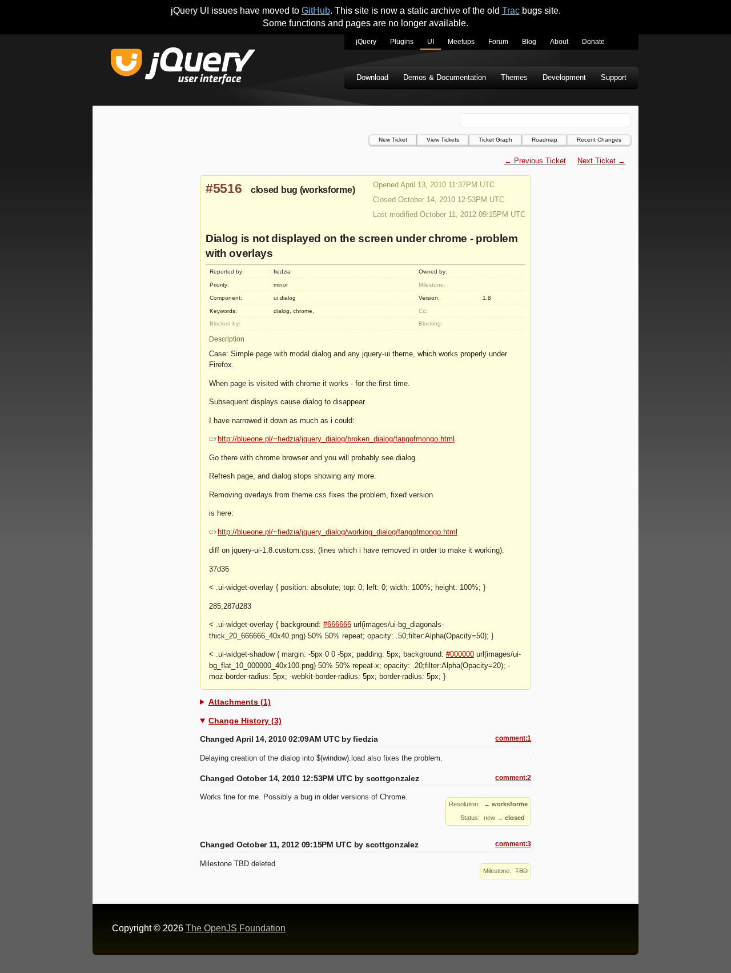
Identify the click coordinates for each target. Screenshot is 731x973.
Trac (511, 10)
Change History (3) (245, 720)
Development (564, 77)
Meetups (461, 42)
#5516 (224, 188)
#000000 (460, 654)
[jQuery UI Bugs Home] (183, 67)
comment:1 (513, 738)
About (559, 42)
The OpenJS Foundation (236, 928)
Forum (498, 42)
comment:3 (513, 844)
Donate (593, 42)
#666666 (337, 624)
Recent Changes (599, 139)
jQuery (366, 42)
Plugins (401, 42)
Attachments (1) (239, 701)
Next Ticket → (601, 160)
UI (430, 42)
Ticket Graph (495, 139)
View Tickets (443, 139)
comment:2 (513, 778)
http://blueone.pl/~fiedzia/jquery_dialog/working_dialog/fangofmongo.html (337, 532)
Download (372, 77)
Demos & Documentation (444, 77)
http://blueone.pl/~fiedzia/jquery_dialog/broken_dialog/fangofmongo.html (336, 439)
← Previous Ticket (535, 160)
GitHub (316, 10)
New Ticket (393, 139)
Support (613, 77)
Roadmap (544, 139)
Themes (514, 77)
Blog (529, 42)
